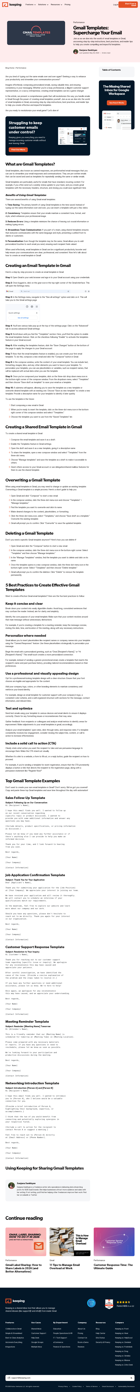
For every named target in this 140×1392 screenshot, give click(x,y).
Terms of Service (92, 1386)
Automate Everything (13, 1342)
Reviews (81, 1347)
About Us (81, 1329)
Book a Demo (83, 1342)
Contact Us (82, 1338)
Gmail (52, 1260)
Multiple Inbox (36, 1347)
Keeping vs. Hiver (121, 1333)
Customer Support (38, 1333)
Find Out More (18, 150)
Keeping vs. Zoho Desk (124, 1365)
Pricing (80, 1333)
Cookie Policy (76, 1386)
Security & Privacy (103, 1342)
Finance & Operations (61, 1347)
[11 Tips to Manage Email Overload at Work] (70, 1242)
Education (57, 1329)
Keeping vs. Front (122, 1329)
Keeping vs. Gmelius (122, 1356)
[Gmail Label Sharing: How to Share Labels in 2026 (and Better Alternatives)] (25, 1242)
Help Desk (35, 1338)
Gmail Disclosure (108, 1386)
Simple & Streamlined (13, 1333)
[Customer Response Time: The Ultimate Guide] (114, 1242)
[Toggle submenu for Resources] (61, 4)
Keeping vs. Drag (121, 1351)
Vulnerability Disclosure (126, 1386)
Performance (79, 22)
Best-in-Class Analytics (14, 1338)
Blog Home (9, 68)
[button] (124, 1378)
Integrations (10, 1347)
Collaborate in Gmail (13, 1329)
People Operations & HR (62, 1333)
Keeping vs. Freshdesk (123, 1347)
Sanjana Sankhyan (88, 50)
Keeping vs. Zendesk (123, 1342)
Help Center (100, 1333)
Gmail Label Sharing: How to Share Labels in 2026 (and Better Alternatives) (23, 1268)
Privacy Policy (63, 1386)
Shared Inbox (36, 1329)
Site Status (100, 1338)
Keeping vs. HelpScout (124, 1338)
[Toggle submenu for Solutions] (47, 4)
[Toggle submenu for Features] (35, 4)
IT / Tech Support (60, 1338)
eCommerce (58, 1342)
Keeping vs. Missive (122, 1360)
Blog (97, 1329)
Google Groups (37, 1342)
